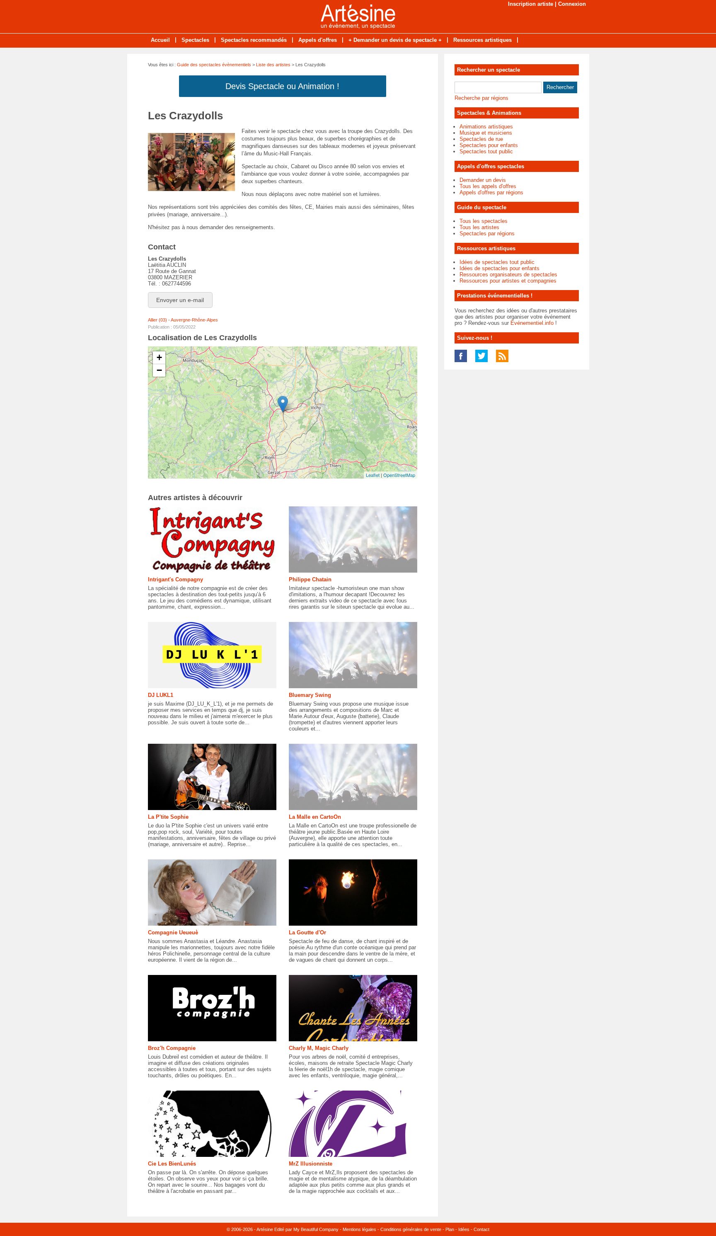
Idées (463, 1229)
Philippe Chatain (310, 579)
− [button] (159, 370)
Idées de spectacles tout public (497, 262)
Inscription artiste (530, 4)
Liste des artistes (273, 64)
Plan (449, 1229)
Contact (481, 1229)
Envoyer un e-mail (180, 300)
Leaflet (373, 475)
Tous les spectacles (484, 221)
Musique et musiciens (486, 133)
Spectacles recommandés (254, 40)
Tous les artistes (479, 227)
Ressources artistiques (482, 40)
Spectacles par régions (487, 233)
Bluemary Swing (310, 695)
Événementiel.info (532, 323)
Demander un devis (483, 180)
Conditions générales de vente (410, 1229)
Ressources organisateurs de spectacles (508, 274)
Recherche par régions (481, 98)
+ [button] (159, 357)
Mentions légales (359, 1229)
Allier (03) (157, 319)
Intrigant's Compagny (175, 579)
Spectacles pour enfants (489, 145)
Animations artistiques (486, 126)
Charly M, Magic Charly (318, 1048)
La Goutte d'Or (307, 932)
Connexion (572, 4)
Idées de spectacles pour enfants (499, 268)
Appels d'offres (317, 40)
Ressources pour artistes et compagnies (508, 281)
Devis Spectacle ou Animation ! (282, 86)
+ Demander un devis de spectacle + (395, 40)
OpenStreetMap (399, 475)
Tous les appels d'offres (488, 186)
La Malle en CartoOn (315, 817)
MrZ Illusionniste (310, 1164)
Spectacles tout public (486, 151)
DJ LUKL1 (160, 695)
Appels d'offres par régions (491, 192)
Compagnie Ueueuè (173, 932)
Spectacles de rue (481, 139)
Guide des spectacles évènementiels (214, 64)
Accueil (160, 40)
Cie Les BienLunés (172, 1164)
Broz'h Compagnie (172, 1048)
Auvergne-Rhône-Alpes (194, 319)
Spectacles (195, 40)
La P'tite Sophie (168, 817)
